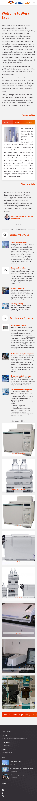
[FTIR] (18, 656)
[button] (16, 224)
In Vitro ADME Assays (15, 761)
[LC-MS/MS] (18, 584)
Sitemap (4, 783)
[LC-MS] (18, 548)
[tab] (7, 122)
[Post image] (5, 762)
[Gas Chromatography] (18, 439)
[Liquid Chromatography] (18, 476)
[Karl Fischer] (18, 692)
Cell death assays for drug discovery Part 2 (21, 775)
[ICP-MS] (18, 620)
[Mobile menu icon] (34, 2)
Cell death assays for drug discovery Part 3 (21, 768)
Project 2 (18, 122)
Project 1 (7, 122)
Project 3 (29, 122)
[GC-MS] (18, 512)
